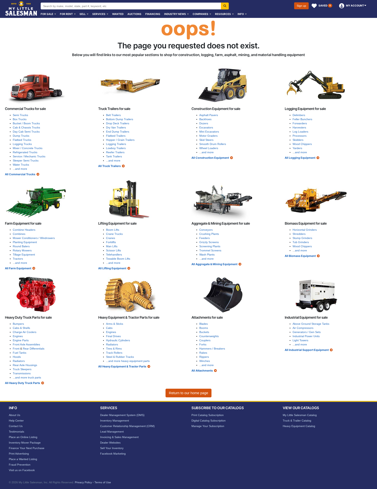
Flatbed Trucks (22, 139)
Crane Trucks (114, 233)
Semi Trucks (20, 115)
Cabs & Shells (21, 327)
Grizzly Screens (209, 242)
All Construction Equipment (210, 157)
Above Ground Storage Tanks (311, 323)
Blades (203, 323)
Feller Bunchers (302, 119)
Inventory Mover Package (25, 442)
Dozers (203, 123)
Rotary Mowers (22, 250)
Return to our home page (188, 393)
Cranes (110, 238)
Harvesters (299, 127)
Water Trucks (21, 164)
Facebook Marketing (113, 453)
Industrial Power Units (306, 336)
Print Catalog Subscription (207, 415)
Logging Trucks (22, 144)
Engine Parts (21, 340)
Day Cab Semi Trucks (26, 131)
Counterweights (209, 336)
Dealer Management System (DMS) (122, 415)
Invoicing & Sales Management (119, 437)
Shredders (299, 233)
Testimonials (16, 431)
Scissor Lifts (113, 250)
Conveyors (206, 229)
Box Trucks (20, 119)
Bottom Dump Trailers (119, 119)
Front (16, 348)
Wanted (118, 14)
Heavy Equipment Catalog (299, 426)
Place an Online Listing (23, 437)
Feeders (204, 238)
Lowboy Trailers (116, 148)
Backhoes (205, 119)
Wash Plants (207, 254)
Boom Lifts (112, 229)
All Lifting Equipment (112, 268)
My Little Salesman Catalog (300, 415)
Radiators (19, 361)
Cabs (109, 327)
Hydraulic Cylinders (118, 340)
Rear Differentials (33, 348)
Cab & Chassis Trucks (26, 127)
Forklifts (111, 242)
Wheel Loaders (208, 148)
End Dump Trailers (117, 131)
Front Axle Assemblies (26, 344)
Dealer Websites (110, 442)
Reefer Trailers (115, 152)
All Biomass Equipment (300, 255)
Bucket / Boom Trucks (26, 123)
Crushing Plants (209, 233)
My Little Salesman (21, 8)
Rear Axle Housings (25, 365)
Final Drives (113, 336)
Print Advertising (19, 453)
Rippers (204, 356)
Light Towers (300, 340)
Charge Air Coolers (24, 332)
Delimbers (299, 115)
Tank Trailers (114, 156)
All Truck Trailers (109, 166)
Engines (18, 336)
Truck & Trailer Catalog (297, 420)
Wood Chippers (302, 144)
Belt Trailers (113, 115)
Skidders (298, 139)
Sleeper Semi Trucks (25, 160)
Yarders (297, 148)
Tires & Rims (114, 348)
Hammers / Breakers (212, 348)
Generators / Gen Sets (307, 332)
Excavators (206, 127)
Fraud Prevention (19, 464)
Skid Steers (206, 139)
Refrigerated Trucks (25, 152)
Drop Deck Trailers (117, 123)
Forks (202, 344)
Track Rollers (114, 352)
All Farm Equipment (18, 268)
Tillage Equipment (24, 254)
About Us (14, 415)
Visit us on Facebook (22, 470)
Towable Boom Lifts (118, 258)
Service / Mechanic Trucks (29, 156)
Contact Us (16, 426)
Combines (19, 233)
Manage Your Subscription (207, 426)
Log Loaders (300, 131)
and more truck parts (28, 377)
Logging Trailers (116, 144)
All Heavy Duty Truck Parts (22, 383)
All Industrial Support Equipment (307, 350)
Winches (204, 361)
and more (21, 168)
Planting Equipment (25, 242)
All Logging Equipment (300, 157)
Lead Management (112, 431)
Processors (300, 135)
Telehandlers (114, 254)
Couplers (204, 340)
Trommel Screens (210, 250)
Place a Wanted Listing (23, 459)
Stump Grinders (302, 238)
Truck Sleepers (22, 369)
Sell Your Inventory (112, 448)
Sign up (301, 5)
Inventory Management (114, 420)
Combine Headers (24, 229)
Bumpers (18, 323)
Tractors (18, 258)
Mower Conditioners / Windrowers (34, 238)
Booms (203, 327)
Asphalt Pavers (208, 115)
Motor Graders (208, 135)
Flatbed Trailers (115, 135)
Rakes (203, 352)
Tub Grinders (301, 242)
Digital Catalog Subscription (208, 420)
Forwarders (300, 123)
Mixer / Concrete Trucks (27, 148)
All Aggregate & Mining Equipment (214, 264)
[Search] (225, 6)
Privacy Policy (83, 482)
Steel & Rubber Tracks (120, 356)
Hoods (17, 356)
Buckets (204, 332)
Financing (152, 14)
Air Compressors (303, 327)
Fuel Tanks (19, 352)
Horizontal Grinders (305, 229)
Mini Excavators (209, 131)
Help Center (16, 420)
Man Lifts (111, 246)
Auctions (134, 14)
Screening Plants (209, 246)
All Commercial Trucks (20, 174)
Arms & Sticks (114, 323)
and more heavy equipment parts (129, 361)
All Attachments (202, 370)
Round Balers (21, 246)
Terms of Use (102, 482)
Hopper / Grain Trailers (120, 139)
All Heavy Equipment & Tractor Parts (122, 366)
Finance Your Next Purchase (26, 448)
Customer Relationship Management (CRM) (127, 426)
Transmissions (22, 373)
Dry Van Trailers (116, 127)
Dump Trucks (21, 135)
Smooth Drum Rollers (212, 144)
